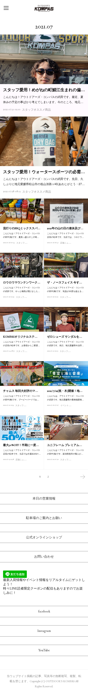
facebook (44, 611)
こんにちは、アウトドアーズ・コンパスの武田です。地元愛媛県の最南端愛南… (65, 397)
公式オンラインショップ (44, 537)
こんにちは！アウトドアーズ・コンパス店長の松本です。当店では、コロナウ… (65, 235)
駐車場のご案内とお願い (44, 518)
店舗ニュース (66, 242)
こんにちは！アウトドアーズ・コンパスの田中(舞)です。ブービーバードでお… (21, 397)
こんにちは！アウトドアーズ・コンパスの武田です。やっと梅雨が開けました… (21, 289)
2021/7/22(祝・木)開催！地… (64, 391)
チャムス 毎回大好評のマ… (20, 391)
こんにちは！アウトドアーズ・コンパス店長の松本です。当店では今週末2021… (22, 452)
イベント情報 (66, 405)
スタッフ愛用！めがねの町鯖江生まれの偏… (44, 89)
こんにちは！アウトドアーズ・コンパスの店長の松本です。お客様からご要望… (21, 343)
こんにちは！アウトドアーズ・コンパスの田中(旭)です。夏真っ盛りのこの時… (21, 235)
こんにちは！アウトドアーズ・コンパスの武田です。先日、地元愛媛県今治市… (65, 343)
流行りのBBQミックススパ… (21, 228)
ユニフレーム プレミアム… (64, 445)
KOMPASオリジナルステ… (20, 336)
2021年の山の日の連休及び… (65, 228)
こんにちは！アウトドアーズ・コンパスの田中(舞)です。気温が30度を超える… (65, 289)
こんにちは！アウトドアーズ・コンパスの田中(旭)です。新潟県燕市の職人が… (65, 452)
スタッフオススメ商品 (36, 109)
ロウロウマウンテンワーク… (21, 282)
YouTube (44, 650)
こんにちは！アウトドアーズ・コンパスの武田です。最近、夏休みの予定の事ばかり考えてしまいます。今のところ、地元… (43, 99)
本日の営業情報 (44, 498)
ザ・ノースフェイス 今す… (64, 282)
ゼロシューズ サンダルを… (64, 336)
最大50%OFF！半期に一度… (21, 445)
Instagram (44, 631)
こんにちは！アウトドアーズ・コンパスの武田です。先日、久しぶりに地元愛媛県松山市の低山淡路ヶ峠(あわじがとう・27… (44, 181)
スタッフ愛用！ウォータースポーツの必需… (44, 171)
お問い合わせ (44, 556)
